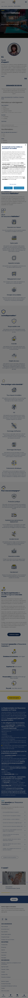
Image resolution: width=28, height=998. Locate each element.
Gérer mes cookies (13, 184)
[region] (14, 167)
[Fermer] (25, 145)
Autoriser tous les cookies (18, 187)
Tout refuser (8, 187)
